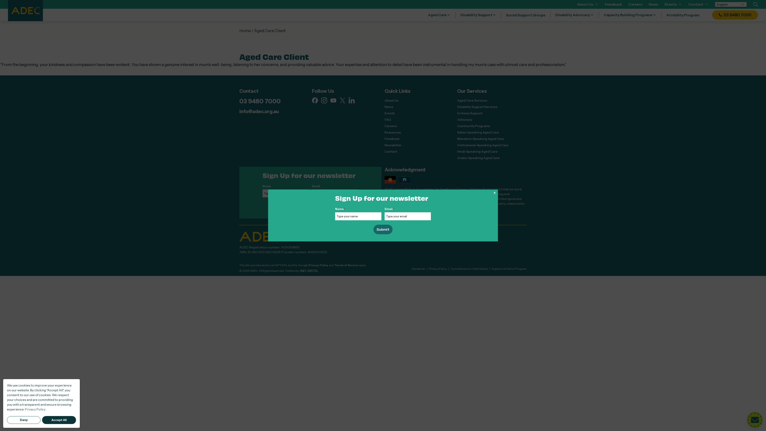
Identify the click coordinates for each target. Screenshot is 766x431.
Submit (383, 229)
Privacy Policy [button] (35, 409)
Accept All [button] (59, 420)
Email (389, 209)
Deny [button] (24, 420)
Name (340, 209)
